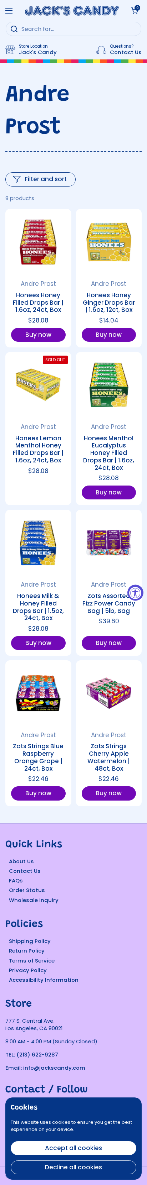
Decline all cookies (73, 1167)
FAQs (16, 880)
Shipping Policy (30, 941)
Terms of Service (32, 960)
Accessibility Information (43, 980)
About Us (21, 861)
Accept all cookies (73, 1148)
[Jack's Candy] (72, 10)
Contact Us (25, 871)
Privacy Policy (28, 970)
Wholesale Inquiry (34, 900)
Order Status (27, 890)
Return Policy (27, 950)
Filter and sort (46, 179)
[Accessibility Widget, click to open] (135, 592)
